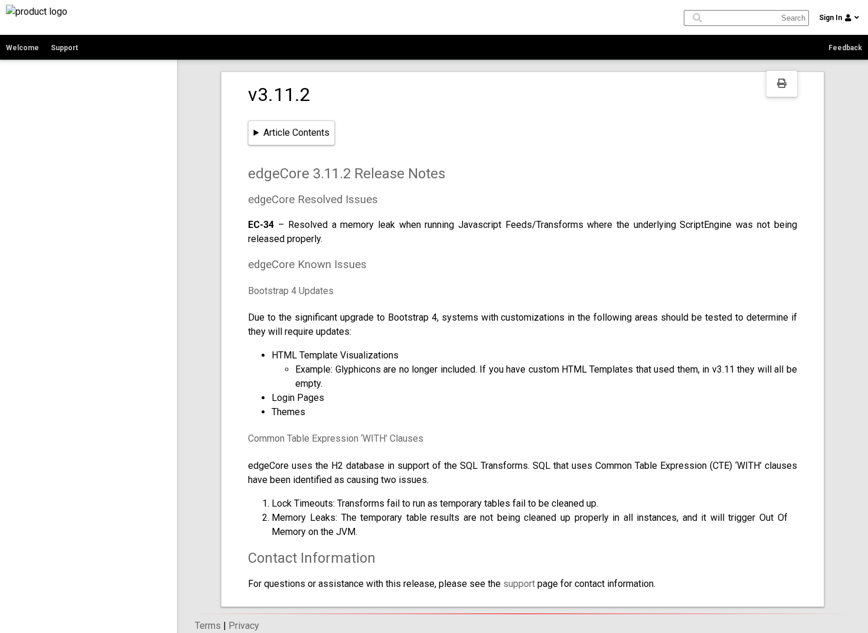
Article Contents (296, 132)
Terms (208, 625)
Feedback (845, 48)
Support (64, 48)
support (519, 583)
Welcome (22, 48)
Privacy (244, 625)
